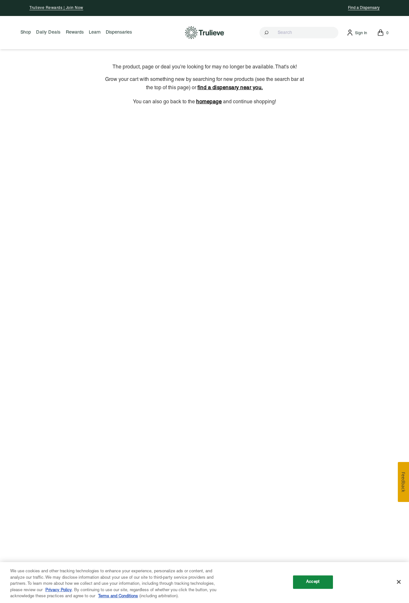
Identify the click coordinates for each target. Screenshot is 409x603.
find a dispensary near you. (230, 88)
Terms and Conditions (118, 596)
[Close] (399, 582)
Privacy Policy (58, 590)
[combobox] (298, 32)
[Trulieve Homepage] (204, 32)
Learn (95, 32)
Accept (313, 582)
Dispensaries (119, 32)
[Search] (266, 32)
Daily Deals (48, 32)
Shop (25, 32)
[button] (298, 32)
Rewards (75, 32)
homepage (209, 102)
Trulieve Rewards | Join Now (56, 8)
